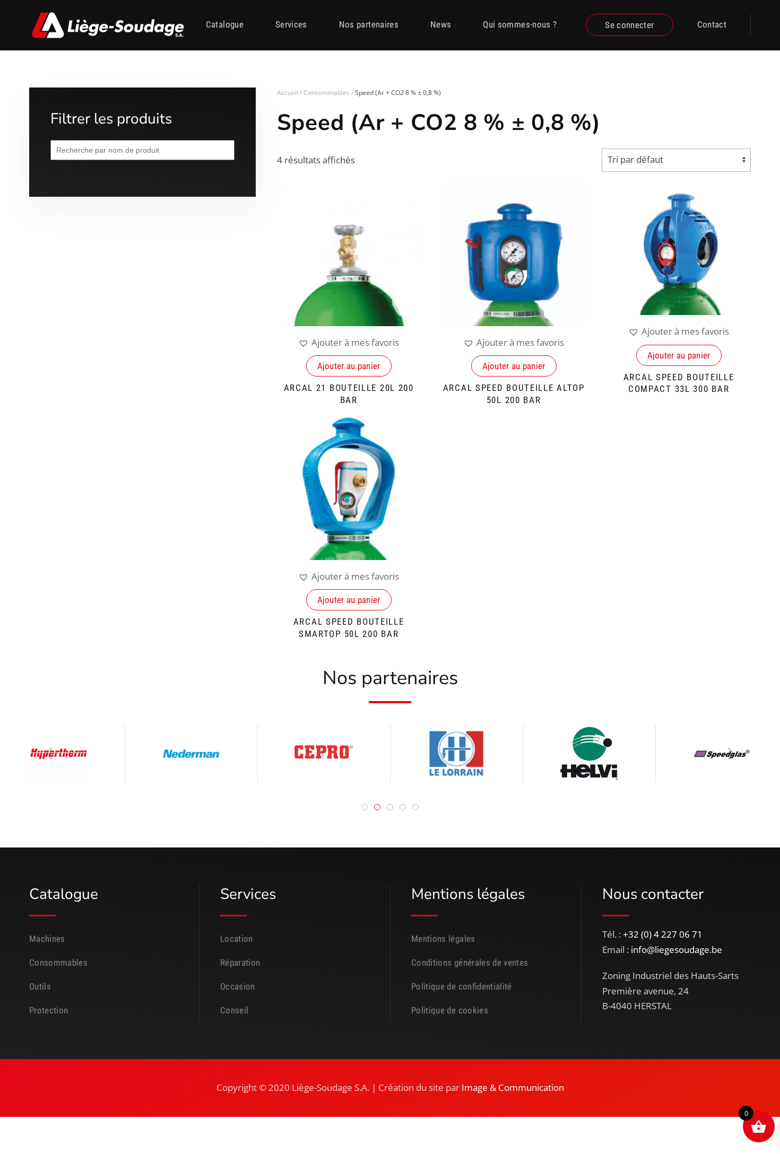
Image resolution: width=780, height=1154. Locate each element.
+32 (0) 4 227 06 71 (663, 934)
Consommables (327, 92)
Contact (711, 24)
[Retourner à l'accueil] (108, 25)
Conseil (234, 1010)
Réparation (240, 962)
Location (236, 938)
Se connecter (629, 25)
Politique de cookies (449, 1010)
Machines (47, 938)
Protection (48, 1010)
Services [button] (291, 24)
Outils (40, 986)
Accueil (287, 92)
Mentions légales (443, 938)
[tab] (364, 807)
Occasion (237, 986)
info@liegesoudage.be (676, 949)
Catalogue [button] (225, 24)
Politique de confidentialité (461, 986)
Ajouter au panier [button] (348, 366)
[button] (348, 343)
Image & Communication (513, 1087)
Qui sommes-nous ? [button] (520, 24)
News (440, 24)
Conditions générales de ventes (469, 962)
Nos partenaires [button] (368, 24)
